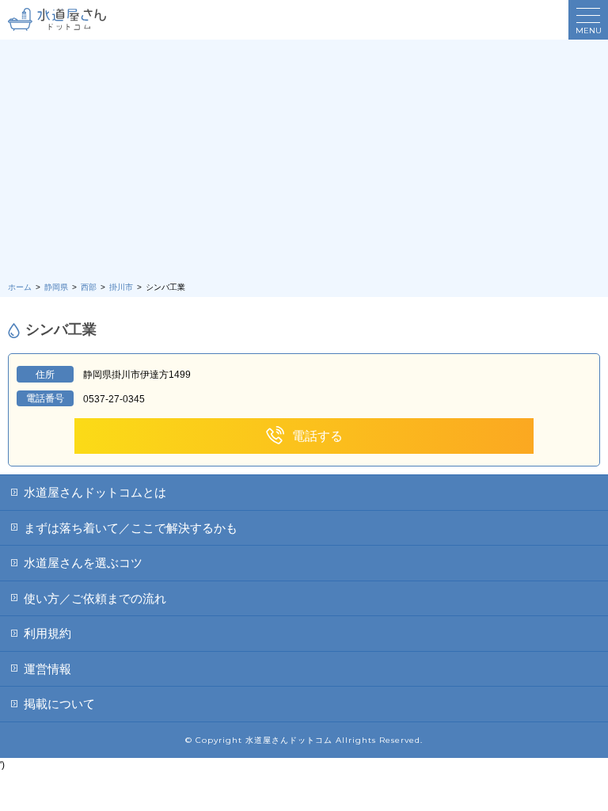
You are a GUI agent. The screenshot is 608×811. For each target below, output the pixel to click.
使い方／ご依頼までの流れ (95, 598)
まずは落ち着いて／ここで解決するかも (131, 528)
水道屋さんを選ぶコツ (83, 562)
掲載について (59, 703)
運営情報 (47, 669)
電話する (317, 436)
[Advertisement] (304, 162)
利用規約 (47, 633)
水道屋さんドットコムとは (95, 492)
